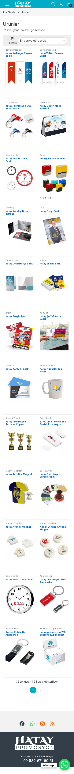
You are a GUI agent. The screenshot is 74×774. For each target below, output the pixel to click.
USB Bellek (11, 102)
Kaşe (42, 155)
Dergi (42, 207)
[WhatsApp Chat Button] (64, 764)
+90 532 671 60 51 (37, 760)
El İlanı (43, 260)
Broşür (9, 312)
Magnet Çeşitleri (14, 470)
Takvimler (45, 102)
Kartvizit (44, 312)
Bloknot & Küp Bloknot (51, 628)
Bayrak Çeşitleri (14, 50)
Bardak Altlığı (46, 470)
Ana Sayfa (9, 12)
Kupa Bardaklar (47, 365)
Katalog (10, 207)
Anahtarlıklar (46, 576)
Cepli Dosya (12, 260)
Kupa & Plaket (13, 418)
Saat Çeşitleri (12, 155)
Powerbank (45, 418)
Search (53, 4)
